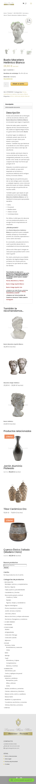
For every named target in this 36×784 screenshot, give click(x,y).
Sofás (8, 686)
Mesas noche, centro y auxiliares (15, 694)
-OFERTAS (7, 708)
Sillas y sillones (11, 683)
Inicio (5, 13)
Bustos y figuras (10, 587)
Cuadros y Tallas (11, 597)
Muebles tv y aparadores (13, 699)
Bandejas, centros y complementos (16, 584)
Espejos (8, 600)
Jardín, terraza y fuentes (13, 611)
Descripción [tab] (9, 104)
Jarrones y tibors (22, 94)
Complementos (11, 663)
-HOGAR (6, 643)
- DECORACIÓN (17, 13)
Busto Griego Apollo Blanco (15, 284)
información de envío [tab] (12, 107)
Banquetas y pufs (11, 680)
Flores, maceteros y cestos (13, 608)
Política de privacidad (11, 761)
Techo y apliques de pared (13, 673)
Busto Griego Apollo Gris (14, 287)
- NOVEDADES (8, 624)
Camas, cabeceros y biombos (14, 691)
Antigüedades (9, 632)
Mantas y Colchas (12, 666)
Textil (6, 658)
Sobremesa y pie (10, 671)
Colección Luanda (10, 638)
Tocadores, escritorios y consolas (16, 702)
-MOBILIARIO (7, 676)
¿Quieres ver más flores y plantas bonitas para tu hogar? (17, 291)
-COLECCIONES (8, 627)
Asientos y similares (11, 678)
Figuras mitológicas (11, 605)
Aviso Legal (8, 759)
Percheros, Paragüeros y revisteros (16, 619)
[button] (29, 20)
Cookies (7, 764)
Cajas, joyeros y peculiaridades (15, 590)
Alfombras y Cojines (12, 660)
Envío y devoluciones (11, 756)
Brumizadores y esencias (14, 647)
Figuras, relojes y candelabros (15, 603)
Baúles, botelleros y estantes (14, 688)
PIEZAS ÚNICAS (25, 96)
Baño (6, 653)
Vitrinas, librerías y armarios (14, 705)
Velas (8, 650)
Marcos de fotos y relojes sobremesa (17, 616)
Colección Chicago (11, 635)
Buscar (6, 567)
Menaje (7, 655)
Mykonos (8, 640)
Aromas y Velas (10, 645)
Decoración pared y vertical (14, 595)
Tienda (10, 13)
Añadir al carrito (18, 84)
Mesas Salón (9, 697)
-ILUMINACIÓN (8, 668)
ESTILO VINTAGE (15, 96)
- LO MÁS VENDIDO (9, 622)
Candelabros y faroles (12, 592)
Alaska (7, 629)
